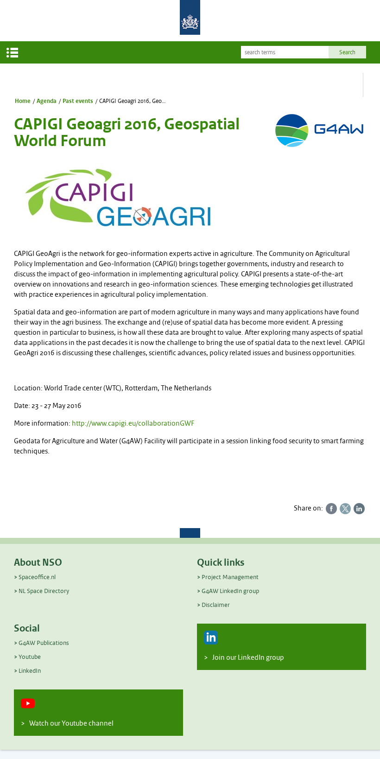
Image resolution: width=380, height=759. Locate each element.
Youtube (30, 657)
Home (23, 101)
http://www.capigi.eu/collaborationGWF (133, 423)
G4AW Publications (44, 643)
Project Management (230, 577)
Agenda (47, 101)
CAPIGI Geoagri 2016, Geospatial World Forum (133, 101)
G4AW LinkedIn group (230, 591)
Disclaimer (216, 605)
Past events (78, 101)
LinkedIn (30, 671)
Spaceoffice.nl (37, 577)
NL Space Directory (44, 591)
